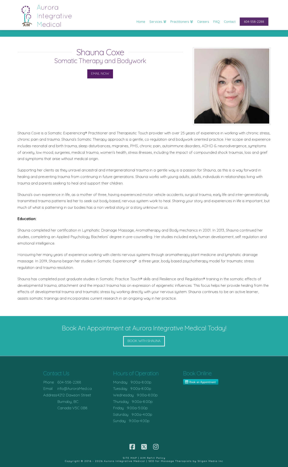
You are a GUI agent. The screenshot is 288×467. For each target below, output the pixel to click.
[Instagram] (156, 447)
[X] (144, 447)
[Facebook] (132, 447)
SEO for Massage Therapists (170, 461)
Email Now (100, 73)
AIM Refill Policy (153, 457)
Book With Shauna (144, 341)
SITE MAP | (131, 457)
